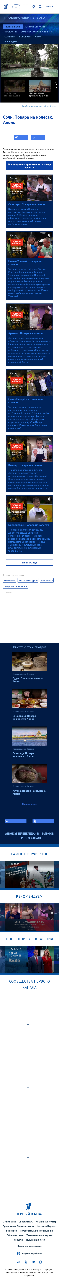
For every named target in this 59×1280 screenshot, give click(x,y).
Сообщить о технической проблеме (39, 106)
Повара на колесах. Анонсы (15, 586)
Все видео (11, 1230)
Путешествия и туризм (28, 580)
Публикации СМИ (35, 1239)
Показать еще (29, 562)
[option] (14, 87)
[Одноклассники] (38, 137)
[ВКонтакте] (21, 137)
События (18, 1239)
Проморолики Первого (24, 17)
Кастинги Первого (46, 1226)
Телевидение (9, 580)
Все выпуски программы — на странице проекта (29, 166)
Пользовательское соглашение (36, 1230)
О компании (9, 1221)
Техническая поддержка (39, 1235)
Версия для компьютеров (29, 1246)
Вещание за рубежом (32, 1253)
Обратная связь (15, 1235)
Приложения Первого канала (18, 1226)
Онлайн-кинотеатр (46, 1221)
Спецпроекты (26, 1221)
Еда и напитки (47, 580)
